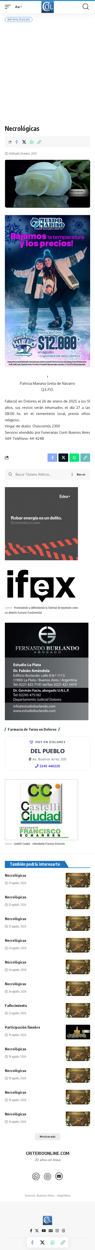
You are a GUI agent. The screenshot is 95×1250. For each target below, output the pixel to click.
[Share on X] (24, 142)
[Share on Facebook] (16, 142)
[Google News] (51, 1231)
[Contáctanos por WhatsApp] (36, 1176)
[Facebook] (31, 1231)
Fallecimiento (16, 1005)
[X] (37, 1231)
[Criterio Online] (47, 6)
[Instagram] (57, 1231)
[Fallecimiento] (78, 1010)
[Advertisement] (47, 73)
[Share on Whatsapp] (31, 142)
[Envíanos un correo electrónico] (59, 1176)
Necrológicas (19, 19)
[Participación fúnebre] (78, 1032)
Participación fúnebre (22, 1027)
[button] (9, 7)
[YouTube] (43, 1231)
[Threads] (63, 1231)
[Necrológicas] (78, 880)
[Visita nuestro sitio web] (47, 1176)
